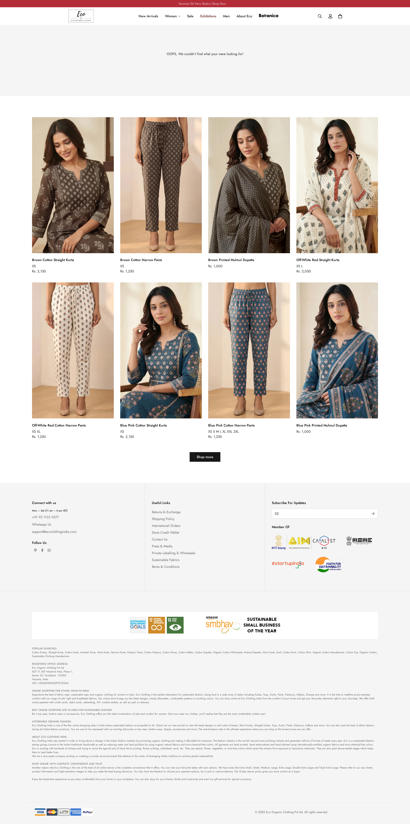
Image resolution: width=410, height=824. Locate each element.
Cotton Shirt (304, 652)
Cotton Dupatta (203, 652)
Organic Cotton (368, 652)
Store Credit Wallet (165, 532)
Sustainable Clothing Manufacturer (50, 656)
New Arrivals (148, 16)
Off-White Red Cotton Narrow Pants (59, 425)
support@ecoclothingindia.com (54, 531)
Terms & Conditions (165, 566)
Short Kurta (269, 652)
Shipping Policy (163, 518)
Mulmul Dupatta (252, 652)
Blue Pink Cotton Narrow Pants (231, 425)
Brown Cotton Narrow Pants (141, 259)
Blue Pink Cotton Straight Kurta (143, 425)
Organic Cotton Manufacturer (328, 652)
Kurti (279, 652)
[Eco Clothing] (81, 16)
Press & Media (162, 546)
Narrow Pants (118, 652)
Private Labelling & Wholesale (173, 553)
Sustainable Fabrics (165, 559)
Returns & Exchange (166, 512)
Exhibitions (208, 16)
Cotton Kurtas (39, 652)
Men (226, 16)
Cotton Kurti (289, 652)
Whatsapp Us (41, 524)
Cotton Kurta (72, 652)
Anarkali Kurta (87, 652)
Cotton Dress (170, 652)
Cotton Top (352, 652)
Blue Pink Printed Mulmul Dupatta (321, 425)
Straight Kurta (55, 652)
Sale (190, 16)
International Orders (166, 525)
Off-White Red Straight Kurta (317, 259)
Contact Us (159, 539)
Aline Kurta (103, 652)
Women (171, 16)
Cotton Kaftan (186, 652)
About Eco (244, 16)
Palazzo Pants (135, 652)
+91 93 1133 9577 (45, 517)
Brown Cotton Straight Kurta (53, 259)
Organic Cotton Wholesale (227, 652)
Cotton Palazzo (152, 652)
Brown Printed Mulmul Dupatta (231, 259)
